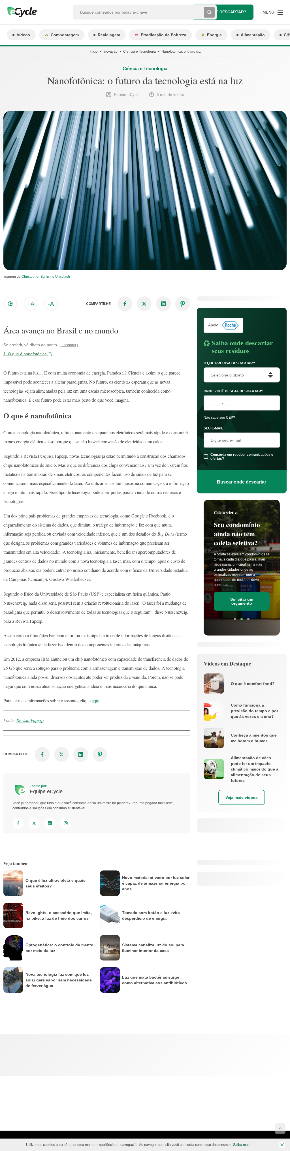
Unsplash (62, 277)
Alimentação (253, 35)
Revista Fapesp (30, 720)
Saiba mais (241, 1145)
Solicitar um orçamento (241, 601)
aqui (95, 700)
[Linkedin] (50, 823)
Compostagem (65, 35)
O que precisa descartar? (229, 363)
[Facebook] (18, 823)
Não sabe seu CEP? (219, 418)
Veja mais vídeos (241, 797)
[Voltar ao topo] (280, 1128)
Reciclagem (109, 35)
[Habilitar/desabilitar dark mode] (10, 304)
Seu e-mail (213, 428)
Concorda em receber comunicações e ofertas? (241, 457)
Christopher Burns (36, 277)
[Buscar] (209, 12)
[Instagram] (65, 823)
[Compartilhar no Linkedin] (163, 303)
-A (51, 304)
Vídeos (23, 35)
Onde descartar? (226, 12)
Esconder (68, 345)
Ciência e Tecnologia (139, 51)
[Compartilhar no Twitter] (144, 303)
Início (93, 51)
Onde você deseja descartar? (233, 391)
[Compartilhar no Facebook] (125, 303)
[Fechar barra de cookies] (282, 1144)
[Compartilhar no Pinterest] (182, 303)
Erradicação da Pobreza (163, 35)
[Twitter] (34, 823)
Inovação (110, 51)
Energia (214, 35)
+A (30, 304)
